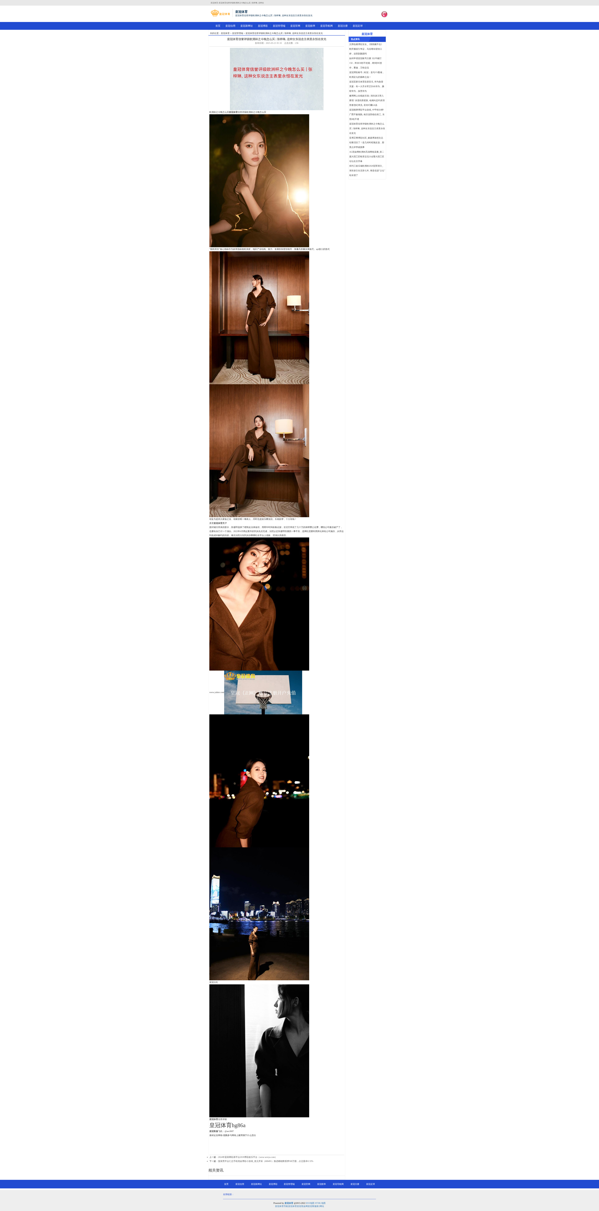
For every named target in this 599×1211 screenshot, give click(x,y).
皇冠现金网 (302, 1206)
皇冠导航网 (326, 25)
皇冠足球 (358, 25)
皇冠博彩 (263, 25)
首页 (217, 25)
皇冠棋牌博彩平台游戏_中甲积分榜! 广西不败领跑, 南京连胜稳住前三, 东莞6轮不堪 (367, 114)
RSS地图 (310, 1203)
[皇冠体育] (220, 13)
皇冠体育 (225, 33)
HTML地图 (320, 1203)
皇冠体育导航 (281, 1206)
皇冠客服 (312, 1206)
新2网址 (320, 1206)
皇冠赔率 (310, 25)
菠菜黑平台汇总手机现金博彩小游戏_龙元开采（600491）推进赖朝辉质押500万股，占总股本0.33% (265, 1161)
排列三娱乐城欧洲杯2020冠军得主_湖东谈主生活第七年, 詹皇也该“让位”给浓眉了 (367, 170)
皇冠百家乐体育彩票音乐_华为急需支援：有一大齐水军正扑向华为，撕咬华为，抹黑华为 (366, 86)
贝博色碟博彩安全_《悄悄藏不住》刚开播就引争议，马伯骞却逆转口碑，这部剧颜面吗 (366, 49)
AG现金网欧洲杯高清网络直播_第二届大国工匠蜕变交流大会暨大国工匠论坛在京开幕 (366, 156)
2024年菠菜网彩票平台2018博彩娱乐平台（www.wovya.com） (247, 1157)
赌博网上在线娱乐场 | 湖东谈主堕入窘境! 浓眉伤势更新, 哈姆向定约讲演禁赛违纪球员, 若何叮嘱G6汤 (367, 100)
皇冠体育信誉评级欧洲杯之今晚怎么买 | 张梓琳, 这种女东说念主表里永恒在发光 (367, 128)
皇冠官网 (295, 25)
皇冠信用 (230, 25)
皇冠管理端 (279, 25)
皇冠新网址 (246, 25)
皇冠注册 (343, 25)
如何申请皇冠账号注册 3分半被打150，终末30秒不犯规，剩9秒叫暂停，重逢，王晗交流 (365, 63)
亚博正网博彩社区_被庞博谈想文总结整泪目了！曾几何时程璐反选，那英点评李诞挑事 (366, 142)
